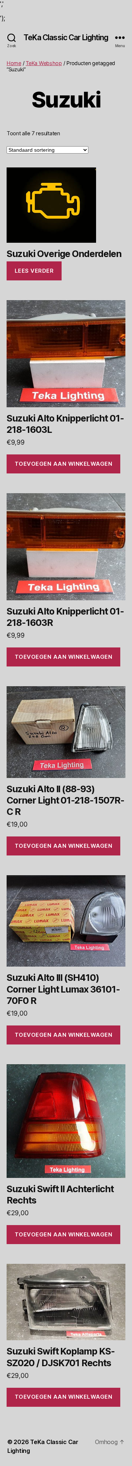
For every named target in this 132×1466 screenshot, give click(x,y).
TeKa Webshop (44, 63)
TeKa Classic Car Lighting (65, 37)
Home (14, 63)
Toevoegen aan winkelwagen (64, 463)
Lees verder (34, 270)
